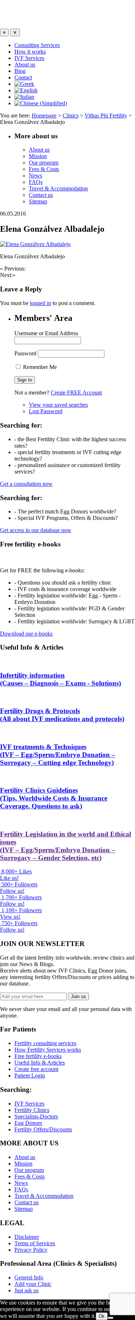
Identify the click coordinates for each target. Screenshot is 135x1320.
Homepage (44, 115)
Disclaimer (26, 1237)
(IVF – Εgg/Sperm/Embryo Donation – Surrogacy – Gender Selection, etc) (65, 846)
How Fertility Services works (47, 1050)
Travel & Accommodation (58, 188)
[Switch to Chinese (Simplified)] (40, 103)
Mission (38, 156)
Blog (20, 71)
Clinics (70, 115)
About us (24, 64)
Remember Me (39, 367)
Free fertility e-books (38, 1056)
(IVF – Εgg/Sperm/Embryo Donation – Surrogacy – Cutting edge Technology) (57, 754)
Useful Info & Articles (39, 1063)
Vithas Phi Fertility (106, 115)
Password (25, 353)
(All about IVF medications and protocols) (62, 715)
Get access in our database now (35, 530)
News (35, 175)
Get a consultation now (26, 484)
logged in (40, 303)
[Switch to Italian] (24, 97)
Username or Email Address (46, 333)
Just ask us (26, 1290)
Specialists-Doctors (36, 1116)
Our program (43, 163)
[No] (110, 1318)
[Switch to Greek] (24, 84)
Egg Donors (28, 1123)
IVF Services (29, 58)
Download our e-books (26, 634)
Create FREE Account (76, 392)
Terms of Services (34, 1243)
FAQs (35, 182)
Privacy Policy (31, 1250)
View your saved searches (58, 405)
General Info (28, 1277)
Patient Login (29, 1075)
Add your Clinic (32, 1284)
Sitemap (38, 201)
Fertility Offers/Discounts (43, 1129)
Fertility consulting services (45, 1043)
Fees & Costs (44, 169)
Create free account (36, 1069)
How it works (30, 52)
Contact (23, 77)
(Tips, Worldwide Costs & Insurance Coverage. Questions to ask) (53, 798)
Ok (102, 1316)
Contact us (41, 195)
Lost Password (45, 411)
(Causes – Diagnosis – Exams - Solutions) (60, 679)
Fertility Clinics (31, 1110)
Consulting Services (37, 45)
